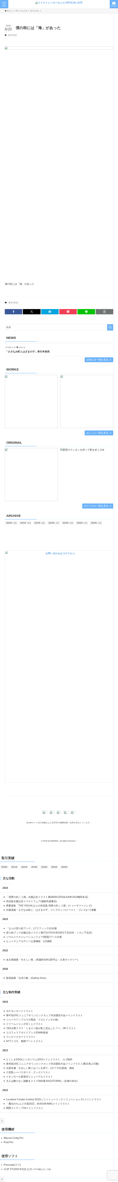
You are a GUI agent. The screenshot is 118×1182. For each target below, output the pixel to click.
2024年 (68, 523)
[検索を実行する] (110, 327)
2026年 (96, 523)
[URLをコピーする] (104, 311)
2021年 (25, 523)
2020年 (11, 523)
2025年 (82, 523)
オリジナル (12, 35)
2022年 (39, 523)
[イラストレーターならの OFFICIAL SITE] (59, 4)
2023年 (53, 523)
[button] (13, 311)
